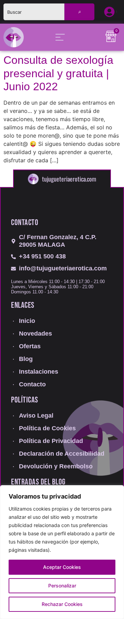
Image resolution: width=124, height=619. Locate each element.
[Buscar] (79, 11)
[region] (62, 552)
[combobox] (33, 11)
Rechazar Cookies (62, 604)
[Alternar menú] (60, 37)
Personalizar (62, 585)
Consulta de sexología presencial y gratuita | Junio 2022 (58, 73)
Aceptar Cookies (62, 567)
